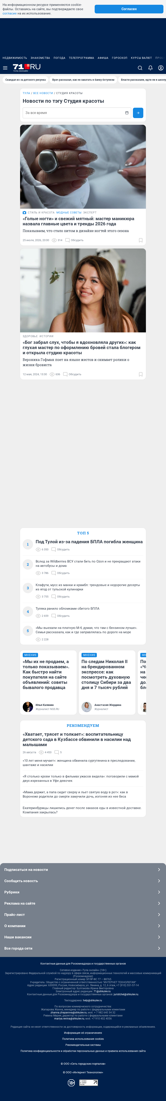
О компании (15, 926)
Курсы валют (141, 57)
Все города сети (18, 948)
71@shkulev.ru (102, 991)
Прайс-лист (14, 914)
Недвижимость (15, 57)
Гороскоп (120, 57)
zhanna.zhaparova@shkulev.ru (69, 1012)
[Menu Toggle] (5, 68)
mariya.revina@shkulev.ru (69, 1018)
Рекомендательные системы (83, 1045)
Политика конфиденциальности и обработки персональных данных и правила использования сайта (83, 1051)
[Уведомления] (150, 68)
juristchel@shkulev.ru (126, 994)
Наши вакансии (18, 937)
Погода (59, 57)
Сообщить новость (21, 881)
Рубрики (11, 892)
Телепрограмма (81, 57)
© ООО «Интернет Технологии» (83, 1072)
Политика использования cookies (83, 1038)
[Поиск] (140, 68)
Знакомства (40, 57)
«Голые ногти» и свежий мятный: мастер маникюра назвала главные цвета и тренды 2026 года (78, 221)
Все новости (43, 93)
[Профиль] (161, 68)
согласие (10, 13)
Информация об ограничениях (83, 1032)
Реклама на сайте (19, 903)
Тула (26, 93)
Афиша (103, 57)
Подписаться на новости (26, 869)
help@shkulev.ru (92, 1000)
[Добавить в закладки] (140, 240)
